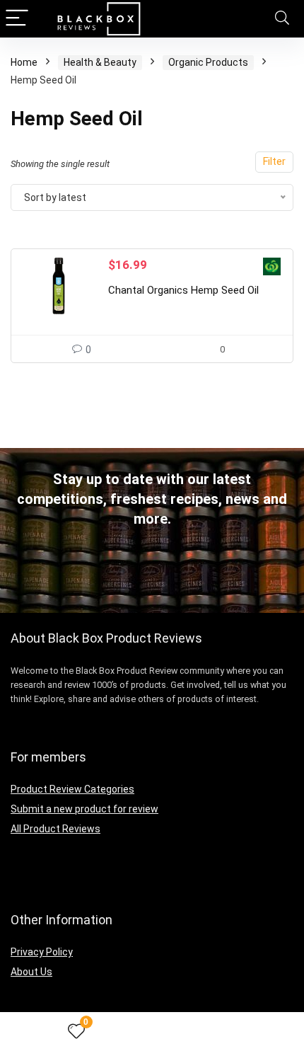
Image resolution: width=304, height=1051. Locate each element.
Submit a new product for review (84, 809)
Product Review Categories (72, 789)
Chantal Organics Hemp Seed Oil (183, 290)
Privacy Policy (42, 952)
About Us (31, 971)
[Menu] (17, 19)
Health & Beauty (100, 62)
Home (24, 62)
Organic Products (208, 62)
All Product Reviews (55, 828)
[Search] (282, 19)
